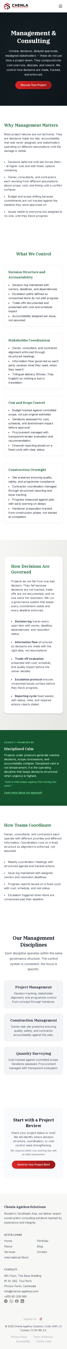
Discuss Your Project (33, 84)
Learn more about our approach (23, 792)
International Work (16, 1257)
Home (8, 1241)
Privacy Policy (19, 1336)
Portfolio (42, 1241)
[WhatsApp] (11, 1301)
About (8, 1246)
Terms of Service (43, 1336)
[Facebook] (17, 1301)
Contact (42, 1252)
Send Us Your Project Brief (33, 1164)
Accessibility (23, 1341)
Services (9, 1252)
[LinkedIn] (22, 1301)
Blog (40, 1246)
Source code (43, 1341)
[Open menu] (60, 6)
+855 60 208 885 (15, 1296)
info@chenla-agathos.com (21, 1291)
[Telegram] (6, 1301)
